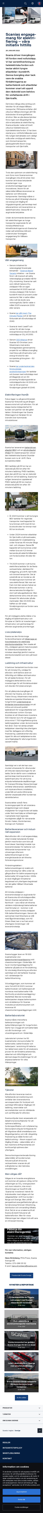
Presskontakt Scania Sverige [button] (21, 1275)
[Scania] (39, 3)
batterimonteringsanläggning (17, 960)
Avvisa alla (21, 1499)
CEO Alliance (21, 340)
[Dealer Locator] (32, 3)
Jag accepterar (21, 1492)
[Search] (25, 3)
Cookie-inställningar (21, 1507)
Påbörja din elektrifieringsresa (19, 1230)
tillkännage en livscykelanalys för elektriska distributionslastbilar (21, 641)
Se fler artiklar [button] (21, 1398)
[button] (21, 1408)
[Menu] (3, 3)
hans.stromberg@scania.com (24, 1266)
